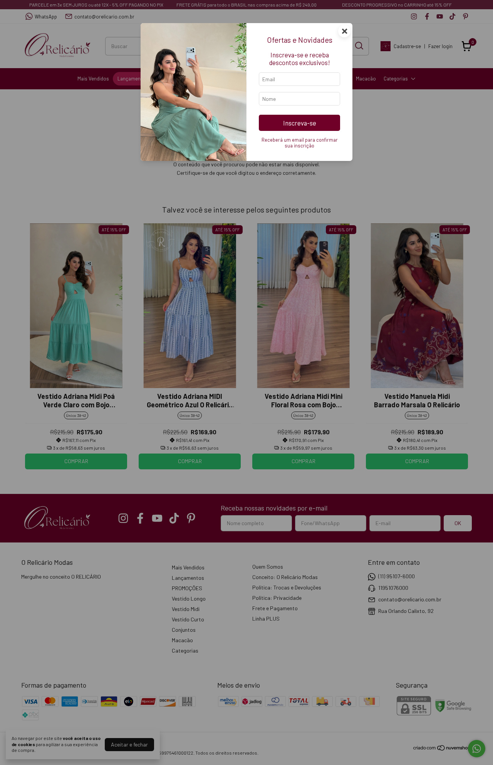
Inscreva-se (299, 123)
